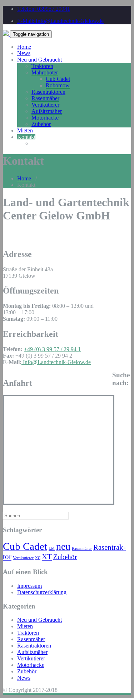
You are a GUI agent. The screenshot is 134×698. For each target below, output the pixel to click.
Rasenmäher (45, 98)
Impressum (29, 586)
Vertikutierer (45, 105)
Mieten (25, 130)
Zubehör (41, 124)
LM (52, 549)
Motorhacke (45, 118)
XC (37, 558)
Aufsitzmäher (46, 111)
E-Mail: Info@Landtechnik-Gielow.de (60, 21)
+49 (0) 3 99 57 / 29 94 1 (52, 349)
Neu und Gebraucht (39, 60)
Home (24, 47)
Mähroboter (44, 72)
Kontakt (26, 137)
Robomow (58, 85)
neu (63, 546)
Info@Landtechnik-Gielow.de (56, 362)
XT (47, 556)
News (23, 53)
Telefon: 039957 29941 (43, 9)
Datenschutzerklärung (41, 592)
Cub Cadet (58, 79)
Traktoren (42, 66)
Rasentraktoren (48, 92)
